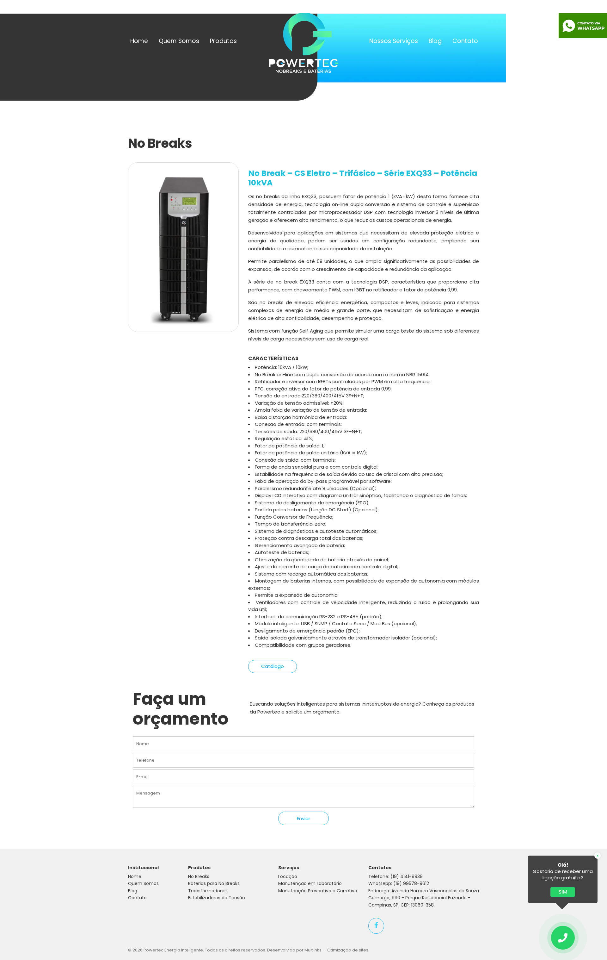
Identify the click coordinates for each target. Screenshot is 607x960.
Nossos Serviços (393, 41)
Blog (435, 41)
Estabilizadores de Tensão (216, 898)
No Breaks (198, 876)
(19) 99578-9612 (411, 883)
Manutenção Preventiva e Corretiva (317, 891)
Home (139, 41)
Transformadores (207, 891)
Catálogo (272, 666)
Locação (287, 876)
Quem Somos (179, 41)
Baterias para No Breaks (214, 883)
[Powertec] (303, 42)
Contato (465, 41)
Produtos (223, 41)
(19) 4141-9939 (406, 876)
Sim (563, 891)
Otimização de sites (347, 950)
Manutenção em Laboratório (310, 883)
